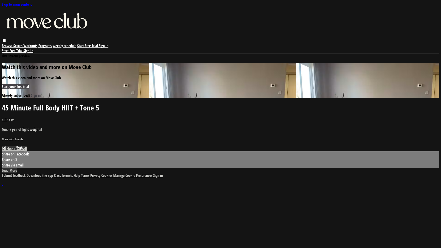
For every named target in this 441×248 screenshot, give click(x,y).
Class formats (63, 175)
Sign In (28, 50)
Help (77, 175)
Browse (7, 45)
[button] (4, 40)
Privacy (95, 175)
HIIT (4, 120)
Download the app (40, 175)
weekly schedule (64, 45)
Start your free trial (15, 86)
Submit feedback (14, 175)
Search (18, 45)
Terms (85, 175)
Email (23, 148)
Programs (45, 45)
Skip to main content (17, 4)
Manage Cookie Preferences (133, 175)
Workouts (30, 45)
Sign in (103, 45)
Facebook (9, 148)
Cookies (107, 175)
